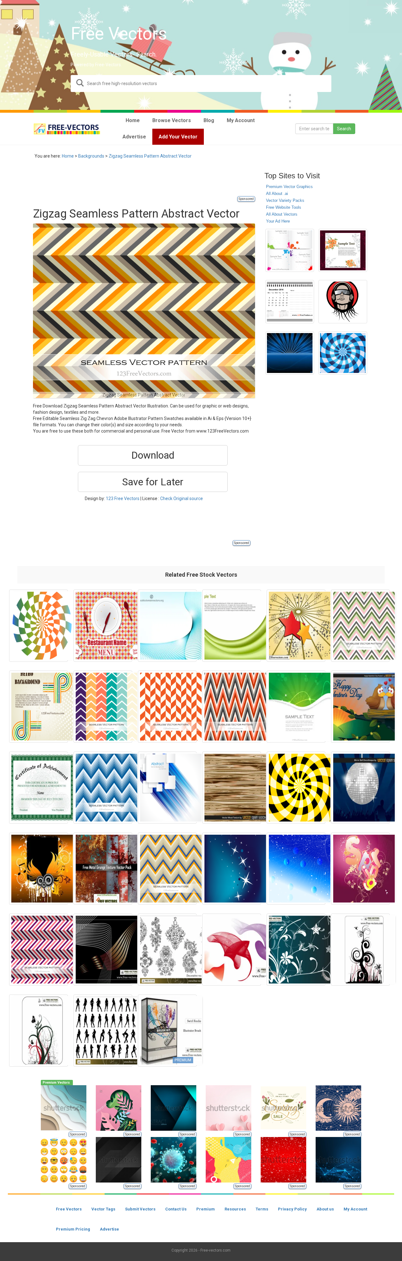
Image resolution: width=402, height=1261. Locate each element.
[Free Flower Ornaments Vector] (296, 949)
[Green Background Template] (296, 707)
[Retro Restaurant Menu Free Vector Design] (102, 626)
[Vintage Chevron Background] (167, 869)
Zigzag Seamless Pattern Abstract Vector (150, 156)
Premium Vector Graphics (289, 186)
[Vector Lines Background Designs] (167, 626)
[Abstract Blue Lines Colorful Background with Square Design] (167, 788)
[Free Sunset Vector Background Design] (289, 353)
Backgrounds (91, 156)
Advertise (109, 1229)
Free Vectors (69, 1209)
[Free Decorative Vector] (167, 949)
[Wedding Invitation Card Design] (342, 250)
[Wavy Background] (231, 626)
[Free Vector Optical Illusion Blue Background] (342, 353)
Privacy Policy (292, 1209)
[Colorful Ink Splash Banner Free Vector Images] (289, 250)
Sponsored (246, 199)
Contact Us (176, 1209)
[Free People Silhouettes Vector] (102, 1030)
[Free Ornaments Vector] (360, 949)
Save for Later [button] (152, 482)
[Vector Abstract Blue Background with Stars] (231, 869)
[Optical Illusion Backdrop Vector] (38, 626)
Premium (205, 1209)
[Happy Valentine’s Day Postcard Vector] (360, 707)
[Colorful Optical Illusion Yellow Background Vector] (296, 788)
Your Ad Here (278, 221)
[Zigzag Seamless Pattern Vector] (102, 788)
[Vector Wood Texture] (231, 788)
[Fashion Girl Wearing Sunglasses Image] (342, 301)
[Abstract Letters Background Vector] (360, 869)
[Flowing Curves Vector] (102, 949)
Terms (262, 1209)
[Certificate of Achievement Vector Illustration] (38, 788)
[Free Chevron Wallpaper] (231, 707)
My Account (355, 1209)
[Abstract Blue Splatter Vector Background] (296, 869)
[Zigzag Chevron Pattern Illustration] (360, 626)
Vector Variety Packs (285, 200)
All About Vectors (281, 214)
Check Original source (181, 498)
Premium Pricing (73, 1229)
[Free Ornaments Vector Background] (38, 1030)
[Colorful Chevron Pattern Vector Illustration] (102, 707)
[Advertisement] (147, 181)
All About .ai (277, 193)
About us (325, 1209)
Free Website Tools (283, 207)
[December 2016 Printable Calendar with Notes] (289, 301)
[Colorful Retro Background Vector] (38, 707)
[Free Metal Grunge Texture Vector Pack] (102, 869)
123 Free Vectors (122, 498)
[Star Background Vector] (296, 626)
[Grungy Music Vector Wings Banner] (38, 869)
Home (68, 156)
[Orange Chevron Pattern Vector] (167, 707)
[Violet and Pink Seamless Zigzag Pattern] (38, 949)
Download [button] (152, 455)
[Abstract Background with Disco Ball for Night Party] (360, 788)
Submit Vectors (140, 1209)
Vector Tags (103, 1209)
